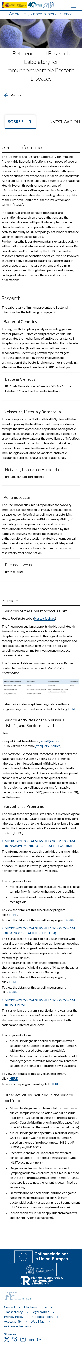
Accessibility (13, 1321)
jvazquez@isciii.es (47, 746)
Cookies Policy (42, 1316)
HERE (72, 709)
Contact (9, 1307)
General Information (23, 147)
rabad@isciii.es (50, 741)
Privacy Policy (13, 1316)
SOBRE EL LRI (20, 121)
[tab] (20, 122)
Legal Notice (40, 1312)
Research (11, 298)
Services (10, 600)
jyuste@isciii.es (44, 618)
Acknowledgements (17, 1326)
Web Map (38, 1321)
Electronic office (35, 1307)
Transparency (13, 1312)
